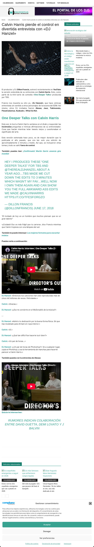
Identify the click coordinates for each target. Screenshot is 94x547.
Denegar (47, 531)
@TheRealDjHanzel (20, 169)
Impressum (67, 544)
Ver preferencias (47, 538)
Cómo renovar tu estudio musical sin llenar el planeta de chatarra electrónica (77, 38)
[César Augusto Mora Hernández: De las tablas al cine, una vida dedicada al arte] (52, 475)
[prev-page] (3, 496)
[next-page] (7, 496)
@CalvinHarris (32, 193)
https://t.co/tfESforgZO (25, 197)
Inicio (3, 20)
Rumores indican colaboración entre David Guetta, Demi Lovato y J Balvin (34, 424)
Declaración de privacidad (51, 544)
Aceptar (47, 524)
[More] (79, 452)
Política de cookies (31, 544)
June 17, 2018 (43, 208)
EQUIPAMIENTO (21, 3)
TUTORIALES (50, 3)
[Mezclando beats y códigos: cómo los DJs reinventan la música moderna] (69, 60)
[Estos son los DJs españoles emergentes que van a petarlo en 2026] (11, 475)
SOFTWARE (40, 3)
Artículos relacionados (11, 464)
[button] (90, 503)
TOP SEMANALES (63, 3)
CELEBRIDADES (8, 3)
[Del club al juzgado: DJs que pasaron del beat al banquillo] (31, 475)
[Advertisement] (31, 82)
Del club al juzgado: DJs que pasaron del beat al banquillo (31, 486)
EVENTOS (31, 3)
